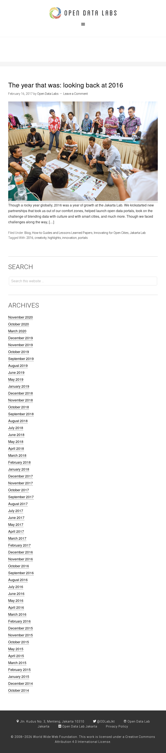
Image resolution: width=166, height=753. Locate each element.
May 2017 (15, 524)
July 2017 (15, 510)
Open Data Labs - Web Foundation (83, 12)
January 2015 (18, 676)
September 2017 (21, 496)
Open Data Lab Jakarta (79, 726)
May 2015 (15, 648)
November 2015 (20, 635)
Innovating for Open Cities (111, 233)
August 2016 (18, 579)
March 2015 (17, 662)
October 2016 (18, 565)
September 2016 (21, 572)
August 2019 (18, 365)
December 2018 (20, 393)
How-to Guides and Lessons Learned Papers (62, 233)
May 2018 (15, 441)
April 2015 (16, 655)
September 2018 (21, 413)
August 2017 (18, 503)
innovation (69, 237)
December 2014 (20, 683)
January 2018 (18, 469)
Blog (27, 233)
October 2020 (18, 324)
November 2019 (20, 344)
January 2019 (18, 386)
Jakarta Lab (138, 233)
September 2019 (21, 358)
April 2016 (16, 607)
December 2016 (20, 552)
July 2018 (15, 427)
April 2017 (16, 531)
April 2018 (16, 448)
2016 (29, 237)
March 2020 (17, 330)
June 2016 (16, 593)
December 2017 (20, 476)
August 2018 (18, 420)
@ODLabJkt (105, 721)
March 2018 (17, 455)
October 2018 (18, 406)
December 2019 (20, 337)
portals (83, 237)
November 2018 (20, 400)
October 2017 (18, 489)
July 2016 (15, 586)
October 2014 (18, 690)
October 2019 (18, 351)
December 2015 (20, 628)
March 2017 (17, 538)
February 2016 (19, 621)
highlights (54, 237)
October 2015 (18, 641)
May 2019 (15, 379)
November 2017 (20, 482)
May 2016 (15, 600)
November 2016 (20, 558)
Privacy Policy (117, 726)
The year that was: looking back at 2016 (65, 84)
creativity (40, 237)
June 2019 (16, 372)
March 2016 (17, 614)
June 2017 (16, 517)
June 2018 (16, 434)
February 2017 (19, 545)
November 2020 (20, 317)
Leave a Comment (75, 93)
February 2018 (19, 462)
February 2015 (19, 669)
